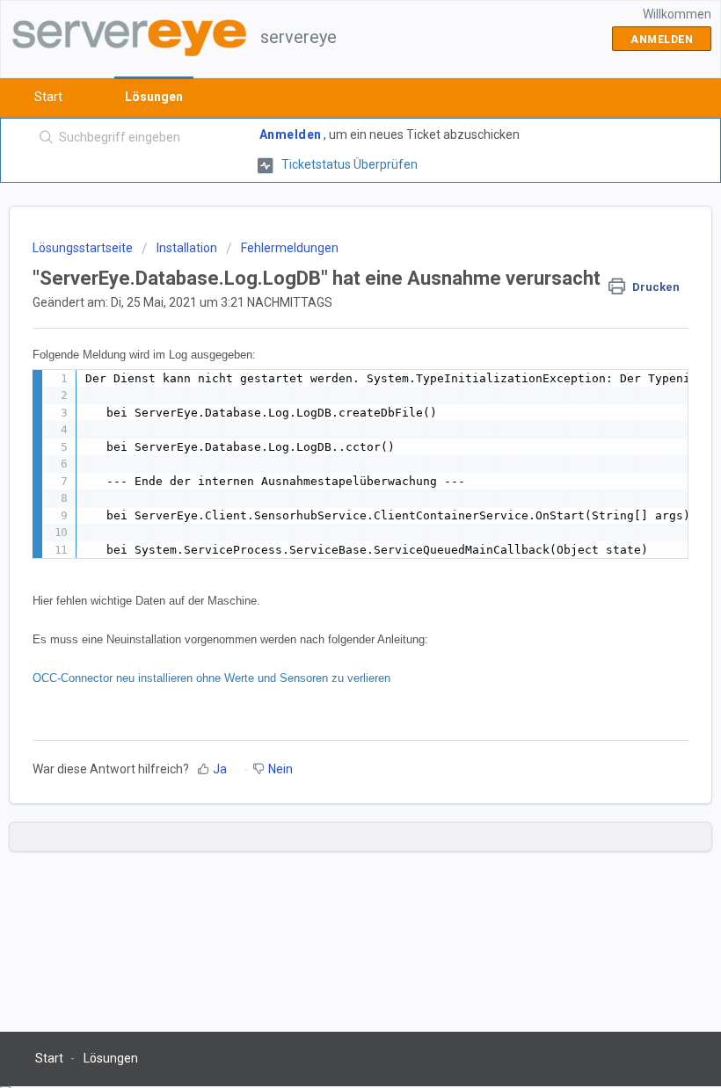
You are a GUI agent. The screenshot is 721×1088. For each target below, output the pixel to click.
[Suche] (42, 138)
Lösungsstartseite (84, 248)
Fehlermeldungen (290, 248)
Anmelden (290, 134)
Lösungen (154, 97)
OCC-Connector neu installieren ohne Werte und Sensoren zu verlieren (211, 678)
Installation (187, 248)
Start (48, 97)
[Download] (328, 535)
